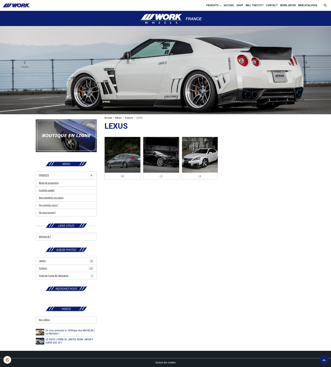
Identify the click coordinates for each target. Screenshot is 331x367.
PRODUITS (212, 5)
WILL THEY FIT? (255, 5)
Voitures (129, 117)
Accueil (108, 117)
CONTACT (272, 5)
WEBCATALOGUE (307, 5)
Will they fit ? (45, 236)
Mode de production (49, 183)
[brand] (16, 5)
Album (118, 117)
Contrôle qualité (46, 190)
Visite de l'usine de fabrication (66, 275)
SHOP (240, 5)
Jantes (66, 260)
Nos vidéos (44, 319)
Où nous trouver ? (47, 212)
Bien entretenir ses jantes (51, 197)
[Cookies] (7, 360)
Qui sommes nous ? (48, 205)
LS (161, 176)
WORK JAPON (288, 5)
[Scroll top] (324, 360)
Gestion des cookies (166, 362)
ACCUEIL (229, 5)
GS (122, 176)
